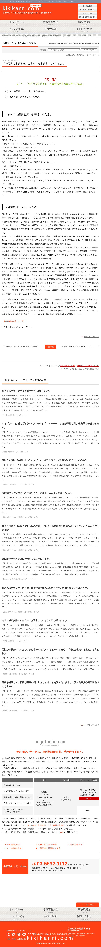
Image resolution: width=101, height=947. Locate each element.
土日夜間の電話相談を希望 (49, 848)
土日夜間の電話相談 (57, 825)
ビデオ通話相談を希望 (47, 844)
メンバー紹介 (16, 30)
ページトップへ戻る (91, 337)
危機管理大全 (50, 23)
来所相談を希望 (13, 844)
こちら (61, 832)
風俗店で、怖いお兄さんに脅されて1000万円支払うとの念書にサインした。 (23, 346)
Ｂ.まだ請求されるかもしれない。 (25, 97)
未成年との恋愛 (8, 579)
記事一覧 (50, 347)
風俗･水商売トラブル (67, 366)
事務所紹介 (84, 23)
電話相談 (41, 825)
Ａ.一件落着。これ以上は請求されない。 (28, 91)
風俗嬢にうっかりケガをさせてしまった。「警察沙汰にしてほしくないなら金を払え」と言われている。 (80, 346)
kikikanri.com (50, 938)
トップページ (16, 23)
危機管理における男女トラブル (88, 366)
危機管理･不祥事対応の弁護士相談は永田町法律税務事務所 (27, 9)
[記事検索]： (43, 50)
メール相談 (32, 825)
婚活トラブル (28, 484)
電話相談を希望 (75, 844)
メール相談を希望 (14, 848)
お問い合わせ (84, 30)
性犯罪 (5, 415)
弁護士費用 (50, 30)
